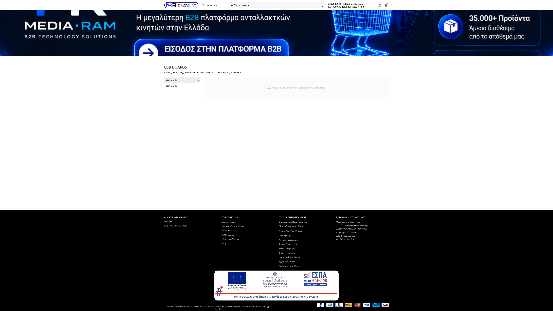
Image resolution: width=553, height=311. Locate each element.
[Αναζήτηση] (322, 5)
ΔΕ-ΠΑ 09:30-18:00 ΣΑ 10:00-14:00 (346, 6)
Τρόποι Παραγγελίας (288, 244)
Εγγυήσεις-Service (287, 261)
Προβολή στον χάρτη (345, 239)
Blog (223, 243)
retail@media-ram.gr (345, 235)
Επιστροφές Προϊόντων (289, 257)
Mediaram (222, 306)
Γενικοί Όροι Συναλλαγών (290, 231)
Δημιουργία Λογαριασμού (175, 225)
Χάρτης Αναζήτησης (230, 239)
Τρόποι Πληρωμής (287, 248)
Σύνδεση (168, 221)
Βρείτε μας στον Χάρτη (289, 266)
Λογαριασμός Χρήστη (288, 239)
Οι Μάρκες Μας (228, 235)
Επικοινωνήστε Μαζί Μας (232, 226)
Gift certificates (228, 230)
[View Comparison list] (373, 5)
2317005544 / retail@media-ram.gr (346, 3)
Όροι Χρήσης (285, 235)
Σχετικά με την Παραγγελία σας (293, 221)
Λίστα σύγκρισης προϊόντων (291, 226)
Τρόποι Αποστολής (287, 253)
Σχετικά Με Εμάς (228, 221)
